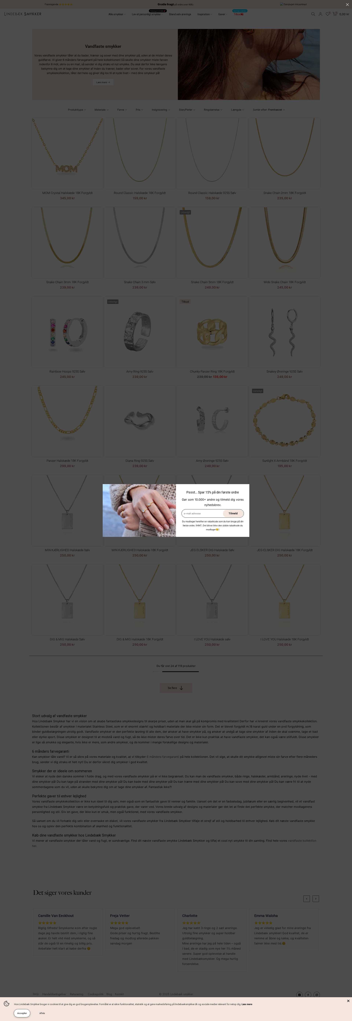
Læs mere (247, 1004)
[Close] (348, 1001)
